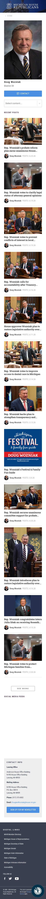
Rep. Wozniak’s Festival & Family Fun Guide (22, 471)
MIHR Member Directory (12, 834)
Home (9, 16)
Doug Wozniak (15, 156)
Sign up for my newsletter (23, 810)
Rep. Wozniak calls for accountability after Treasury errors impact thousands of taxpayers (20, 283)
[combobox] (5, 103)
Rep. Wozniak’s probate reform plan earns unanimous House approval (21, 149)
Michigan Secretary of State (14, 844)
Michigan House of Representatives (16, 839)
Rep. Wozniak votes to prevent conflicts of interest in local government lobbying (20, 239)
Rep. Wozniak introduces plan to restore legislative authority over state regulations (21, 582)
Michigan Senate (10, 848)
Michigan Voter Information (14, 853)
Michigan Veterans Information (15, 862)
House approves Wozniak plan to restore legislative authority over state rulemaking (22, 328)
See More (23, 689)
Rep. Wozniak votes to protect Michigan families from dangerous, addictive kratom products (20, 665)
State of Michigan (10, 858)
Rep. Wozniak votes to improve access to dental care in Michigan (22, 373)
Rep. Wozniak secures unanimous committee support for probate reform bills (22, 514)
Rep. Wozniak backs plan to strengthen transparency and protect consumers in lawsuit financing (20, 416)
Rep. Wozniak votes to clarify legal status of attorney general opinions (23, 194)
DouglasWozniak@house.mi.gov (24, 802)
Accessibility (8, 867)
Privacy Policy (30, 892)
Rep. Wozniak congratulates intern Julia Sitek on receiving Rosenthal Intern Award (23, 621)
